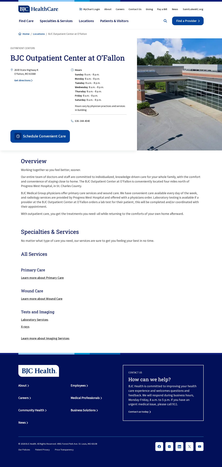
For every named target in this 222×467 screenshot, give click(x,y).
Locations (39, 33)
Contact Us (135, 9)
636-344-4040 (82, 121)
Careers (120, 9)
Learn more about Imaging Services (45, 338)
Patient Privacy (42, 449)
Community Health (31, 410)
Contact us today (138, 411)
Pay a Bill (162, 9)
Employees (78, 385)
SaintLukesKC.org (193, 9)
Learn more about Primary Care (42, 278)
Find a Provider (186, 21)
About (107, 9)
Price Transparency (64, 449)
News (175, 9)
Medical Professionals (85, 398)
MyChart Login (91, 9)
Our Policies (24, 449)
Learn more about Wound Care (41, 299)
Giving (149, 9)
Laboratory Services (34, 320)
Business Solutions (83, 410)
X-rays (25, 327)
